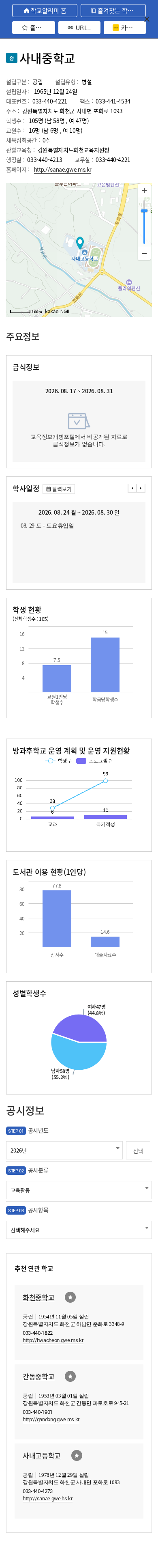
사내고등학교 (42, 1455)
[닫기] (147, 18)
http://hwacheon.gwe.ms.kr (53, 1340)
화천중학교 (38, 1297)
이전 (132, 488)
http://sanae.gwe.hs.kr (48, 1498)
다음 (141, 488)
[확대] (144, 190)
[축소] (144, 253)
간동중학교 (38, 1376)
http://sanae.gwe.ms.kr (63, 169)
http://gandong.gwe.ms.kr (51, 1419)
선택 (138, 1151)
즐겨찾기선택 (70, 1297)
